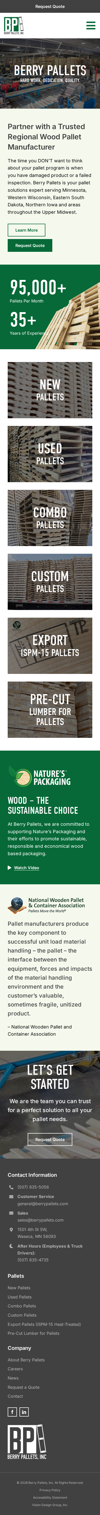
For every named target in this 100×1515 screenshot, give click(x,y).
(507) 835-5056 (33, 1187)
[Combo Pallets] (50, 518)
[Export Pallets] (50, 646)
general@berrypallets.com (42, 1203)
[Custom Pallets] (50, 582)
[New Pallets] (50, 390)
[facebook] (12, 1412)
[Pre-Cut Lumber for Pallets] (50, 710)
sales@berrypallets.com (40, 1220)
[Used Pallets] (50, 454)
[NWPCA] (46, 899)
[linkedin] (24, 1412)
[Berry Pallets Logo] (14, 18)
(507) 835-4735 (33, 1259)
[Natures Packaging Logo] (40, 765)
